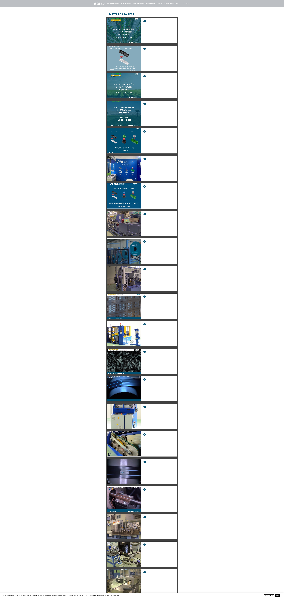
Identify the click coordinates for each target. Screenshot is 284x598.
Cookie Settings (269, 595)
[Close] (282, 595)
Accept (277, 595)
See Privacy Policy (115, 595)
